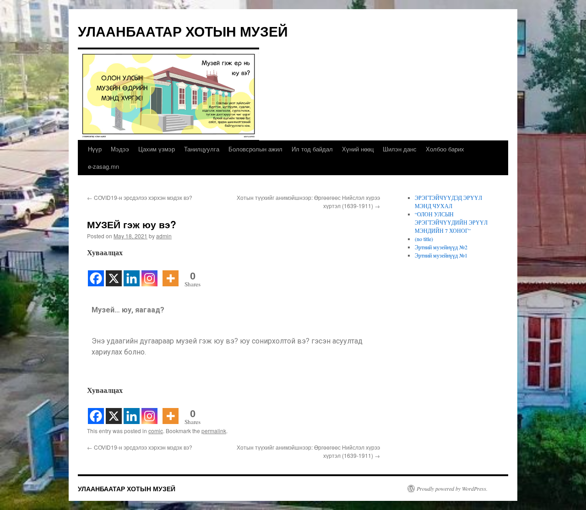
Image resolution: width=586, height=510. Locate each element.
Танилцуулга (201, 149)
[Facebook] (96, 272)
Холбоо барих (445, 149)
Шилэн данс (400, 149)
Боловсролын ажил (255, 149)
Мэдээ (120, 149)
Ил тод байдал (312, 149)
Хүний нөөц (358, 149)
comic (155, 431)
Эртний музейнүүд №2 (441, 247)
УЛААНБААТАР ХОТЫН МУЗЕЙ (183, 31)
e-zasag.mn (103, 166)
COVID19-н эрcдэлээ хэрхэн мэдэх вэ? (139, 197)
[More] (171, 272)
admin (164, 236)
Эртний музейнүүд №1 (441, 255)
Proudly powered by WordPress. (452, 488)
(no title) (424, 238)
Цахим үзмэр (156, 149)
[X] (114, 272)
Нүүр (95, 149)
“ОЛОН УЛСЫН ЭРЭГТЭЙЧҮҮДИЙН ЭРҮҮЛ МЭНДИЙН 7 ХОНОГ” (451, 222)
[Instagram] (149, 272)
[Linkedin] (132, 272)
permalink (213, 431)
